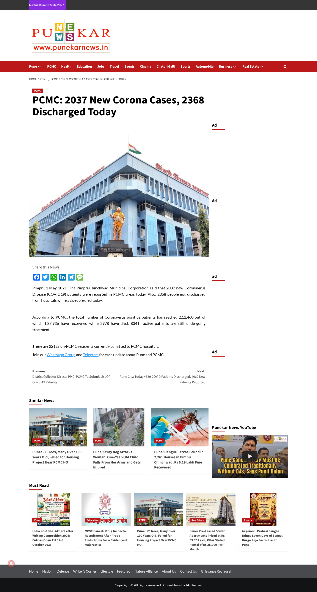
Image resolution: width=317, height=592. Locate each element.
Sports (185, 66)
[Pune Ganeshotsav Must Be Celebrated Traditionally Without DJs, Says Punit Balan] (250, 456)
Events (129, 66)
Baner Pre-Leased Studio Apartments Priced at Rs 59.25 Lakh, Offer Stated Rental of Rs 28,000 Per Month (207, 540)
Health (66, 66)
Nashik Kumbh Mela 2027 (46, 5)
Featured (123, 571)
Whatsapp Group (61, 354)
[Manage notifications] (11, 563)
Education (84, 66)
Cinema (145, 66)
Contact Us (188, 571)
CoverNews (172, 585)
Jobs (100, 66)
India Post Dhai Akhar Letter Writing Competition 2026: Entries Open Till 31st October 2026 (52, 538)
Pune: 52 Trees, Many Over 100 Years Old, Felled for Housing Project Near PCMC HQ (57, 457)
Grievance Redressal (216, 571)
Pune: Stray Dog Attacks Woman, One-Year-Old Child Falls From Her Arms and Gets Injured (117, 459)
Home (33, 571)
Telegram (91, 354)
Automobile (204, 66)
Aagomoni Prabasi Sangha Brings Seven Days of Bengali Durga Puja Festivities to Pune (262, 538)
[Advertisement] (250, 163)
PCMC (51, 66)
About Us (169, 571)
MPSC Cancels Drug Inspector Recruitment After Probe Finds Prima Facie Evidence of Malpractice (106, 538)
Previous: (71, 377)
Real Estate (250, 66)
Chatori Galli (166, 66)
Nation (47, 571)
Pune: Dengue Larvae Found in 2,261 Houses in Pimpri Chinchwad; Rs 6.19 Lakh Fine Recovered (179, 459)
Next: (162, 377)
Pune (33, 66)
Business (225, 66)
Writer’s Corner (84, 571)
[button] (285, 66)
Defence (63, 571)
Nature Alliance (146, 571)
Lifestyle (106, 571)
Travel (114, 66)
